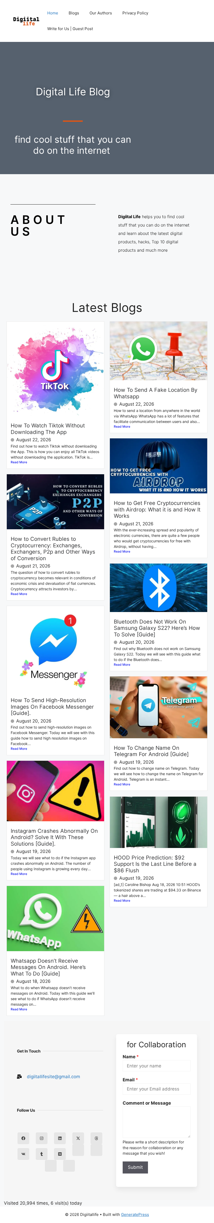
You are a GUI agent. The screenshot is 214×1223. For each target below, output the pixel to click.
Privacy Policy (135, 12)
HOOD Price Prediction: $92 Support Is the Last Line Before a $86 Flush (155, 864)
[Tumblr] (41, 1154)
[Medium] (60, 1154)
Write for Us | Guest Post (70, 28)
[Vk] (23, 1154)
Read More (19, 462)
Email (130, 1079)
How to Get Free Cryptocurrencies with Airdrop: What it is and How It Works (157, 509)
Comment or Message (147, 1103)
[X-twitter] (78, 1138)
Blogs (74, 12)
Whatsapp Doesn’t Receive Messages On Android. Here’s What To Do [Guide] (48, 967)
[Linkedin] (60, 1138)
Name (131, 1056)
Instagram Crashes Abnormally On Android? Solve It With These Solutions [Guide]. (54, 837)
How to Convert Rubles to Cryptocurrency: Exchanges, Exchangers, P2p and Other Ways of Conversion (53, 548)
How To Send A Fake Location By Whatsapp (155, 393)
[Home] (78, 1150)
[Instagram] (41, 1138)
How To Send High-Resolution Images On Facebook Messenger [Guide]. (52, 706)
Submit (135, 1167)
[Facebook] (23, 1138)
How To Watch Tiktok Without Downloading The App (48, 428)
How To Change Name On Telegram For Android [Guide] (151, 751)
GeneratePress (135, 1214)
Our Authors (101, 12)
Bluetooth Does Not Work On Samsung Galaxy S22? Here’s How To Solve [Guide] (157, 628)
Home (52, 12)
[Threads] (96, 1138)
